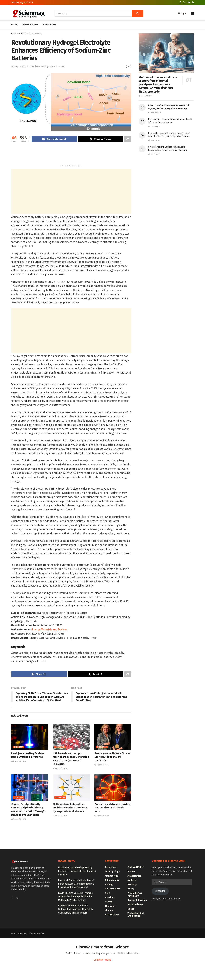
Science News (25, 34)
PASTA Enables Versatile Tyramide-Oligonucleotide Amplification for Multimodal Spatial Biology (76, 897)
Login (183, 13)
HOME (14, 24)
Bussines (110, 897)
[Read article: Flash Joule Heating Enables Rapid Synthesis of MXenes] (29, 737)
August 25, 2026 (19, 761)
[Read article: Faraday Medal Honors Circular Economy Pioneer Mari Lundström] (112, 737)
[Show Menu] (192, 13)
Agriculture (111, 867)
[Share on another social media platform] (127, 139)
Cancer (108, 901)
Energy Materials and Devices (49, 629)
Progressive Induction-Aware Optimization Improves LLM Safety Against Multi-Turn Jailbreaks (75, 909)
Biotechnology (112, 888)
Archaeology (111, 875)
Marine (131, 871)
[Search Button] (138, 13)
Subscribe (160, 891)
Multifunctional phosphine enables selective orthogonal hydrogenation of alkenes (70, 808)
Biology (109, 884)
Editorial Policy (135, 867)
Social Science (135, 904)
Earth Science (112, 914)
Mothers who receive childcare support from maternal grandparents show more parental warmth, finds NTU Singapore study (158, 84)
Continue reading (102, 960)
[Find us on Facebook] (180, 2)
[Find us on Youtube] (189, 2)
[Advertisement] (71, 155)
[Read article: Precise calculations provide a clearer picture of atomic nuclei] (112, 787)
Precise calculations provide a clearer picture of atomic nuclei (112, 808)
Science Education (137, 900)
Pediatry (132, 884)
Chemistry (37, 34)
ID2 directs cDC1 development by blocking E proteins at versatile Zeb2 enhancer (77, 871)
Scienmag (22, 933)
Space (130, 908)
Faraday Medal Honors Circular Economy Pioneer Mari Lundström (112, 757)
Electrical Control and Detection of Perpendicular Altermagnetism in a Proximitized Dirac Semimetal (76, 884)
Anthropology (112, 871)
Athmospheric (112, 880)
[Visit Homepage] (28, 13)
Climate (109, 910)
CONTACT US (49, 24)
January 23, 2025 (18, 66)
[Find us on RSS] (193, 2)
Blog (107, 893)
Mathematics (134, 875)
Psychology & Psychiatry (134, 894)
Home (13, 34)
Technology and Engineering (135, 914)
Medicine (132, 880)
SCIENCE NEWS (30, 24)
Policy (130, 888)
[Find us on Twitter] (184, 2)
